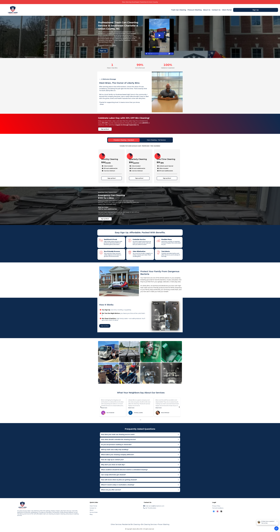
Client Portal (227, 10)
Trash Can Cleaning (178, 10)
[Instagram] (217, 511)
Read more (104, 407)
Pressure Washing (195, 10)
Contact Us (216, 10)
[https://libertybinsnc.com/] (13, 9)
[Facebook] (214, 511)
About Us (206, 10)
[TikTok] (221, 511)
